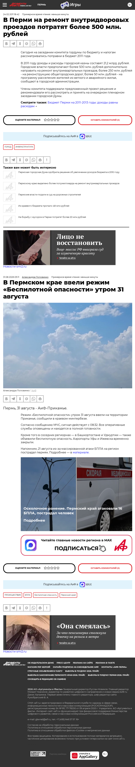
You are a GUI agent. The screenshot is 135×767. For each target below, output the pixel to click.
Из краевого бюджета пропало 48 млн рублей (43, 206)
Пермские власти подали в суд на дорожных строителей (49, 194)
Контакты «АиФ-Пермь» (114, 667)
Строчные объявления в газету (45, 671)
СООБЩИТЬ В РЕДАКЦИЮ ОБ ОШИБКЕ (47, 679)
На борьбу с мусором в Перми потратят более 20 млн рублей (52, 217)
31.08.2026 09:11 (11, 277)
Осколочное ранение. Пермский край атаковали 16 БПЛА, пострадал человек (73, 510)
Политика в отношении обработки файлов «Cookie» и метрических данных (69, 730)
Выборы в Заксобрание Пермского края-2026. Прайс (56, 675)
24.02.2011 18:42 (11, 14)
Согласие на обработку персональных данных (53, 725)
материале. (81, 452)
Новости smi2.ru (15, 266)
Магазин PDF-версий (39, 667)
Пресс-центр (63, 663)
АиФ (33, 390)
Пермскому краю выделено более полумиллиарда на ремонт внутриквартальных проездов (68, 183)
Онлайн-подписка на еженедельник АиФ (76, 667)
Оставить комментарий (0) (105, 120)
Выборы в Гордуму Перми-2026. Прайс (108, 675)
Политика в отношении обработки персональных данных (59, 727)
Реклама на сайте (83, 663)
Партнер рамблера (58, 754)
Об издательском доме (41, 663)
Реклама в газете (105, 663)
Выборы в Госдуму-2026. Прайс (82, 671)
